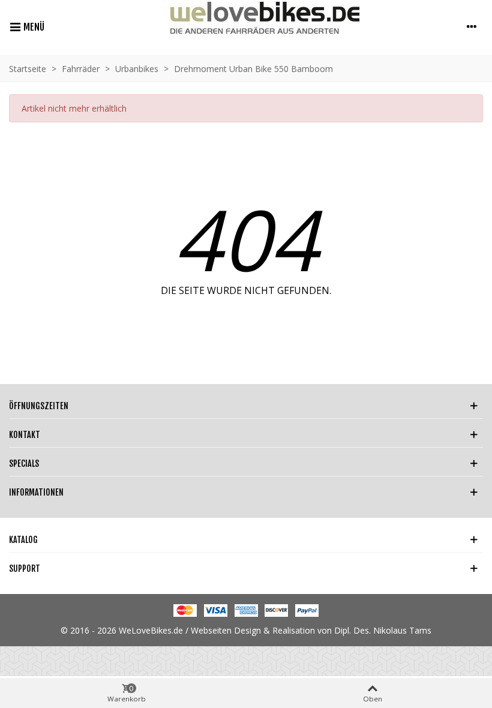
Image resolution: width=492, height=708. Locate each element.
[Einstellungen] (471, 26)
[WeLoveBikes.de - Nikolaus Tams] (252, 26)
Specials (24, 463)
